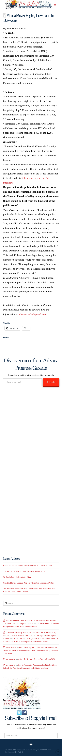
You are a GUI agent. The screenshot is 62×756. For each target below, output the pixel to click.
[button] (54, 4)
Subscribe (51, 382)
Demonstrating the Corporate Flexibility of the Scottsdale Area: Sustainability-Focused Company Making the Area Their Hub (30, 650)
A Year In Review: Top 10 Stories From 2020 (36, 659)
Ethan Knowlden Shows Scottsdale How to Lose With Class (27, 565)
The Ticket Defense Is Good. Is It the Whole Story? (24, 571)
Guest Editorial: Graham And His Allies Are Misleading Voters (28, 583)
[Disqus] (31, 430)
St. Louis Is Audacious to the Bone (17, 577)
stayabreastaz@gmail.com (32, 314)
